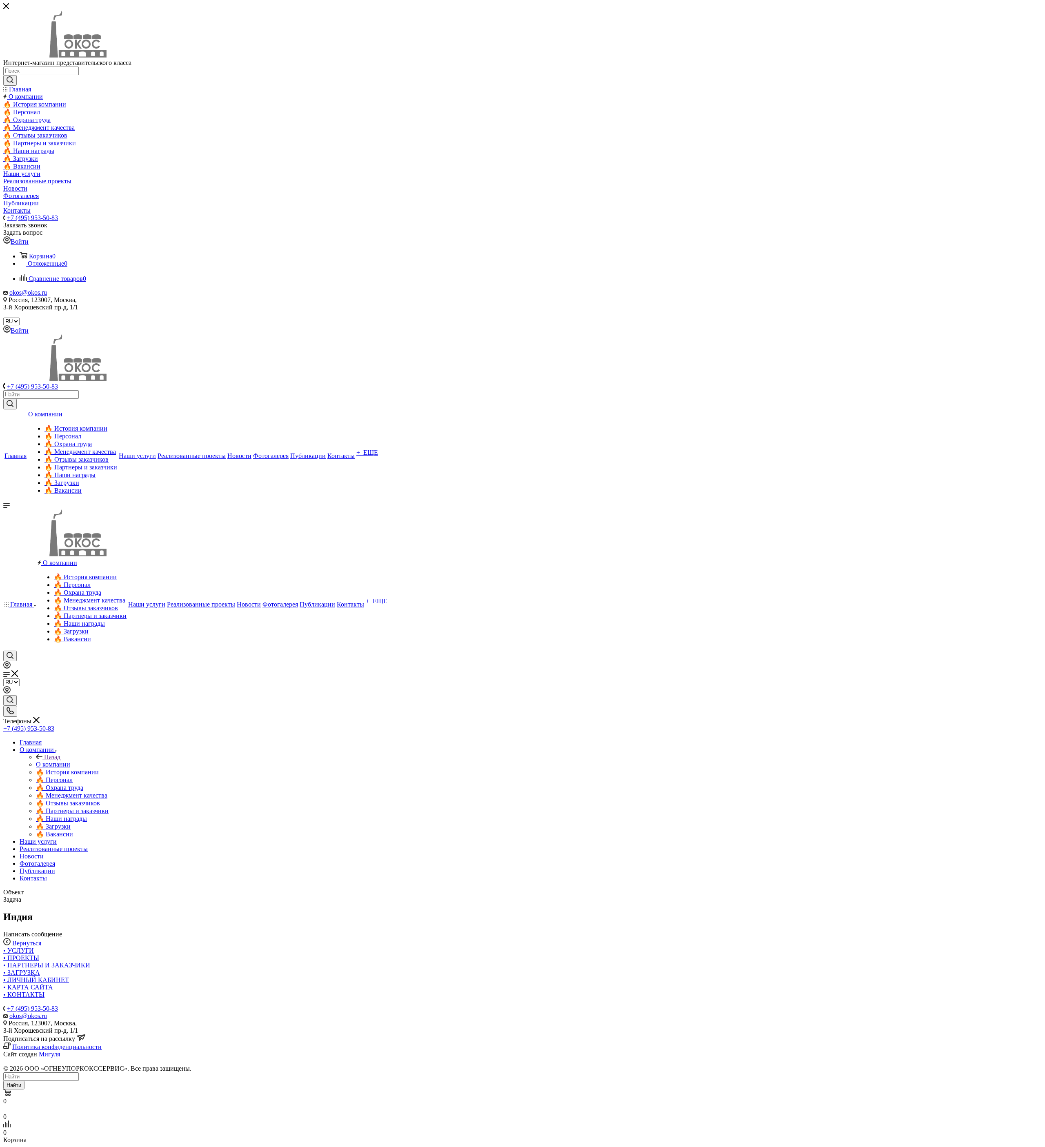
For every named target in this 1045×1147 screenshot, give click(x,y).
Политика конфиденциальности (57, 1046)
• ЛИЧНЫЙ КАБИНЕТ (36, 979)
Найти (14, 1085)
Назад (52, 757)
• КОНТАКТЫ (23, 994)
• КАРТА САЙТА (28, 987)
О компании (53, 764)
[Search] (10, 80)
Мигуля (49, 1054)
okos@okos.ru (28, 292)
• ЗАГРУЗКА (21, 972)
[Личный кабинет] (7, 666)
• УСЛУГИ (18, 950)
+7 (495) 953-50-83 (32, 217)
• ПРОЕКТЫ (21, 957)
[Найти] (10, 404)
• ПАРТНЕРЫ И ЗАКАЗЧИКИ (46, 965)
